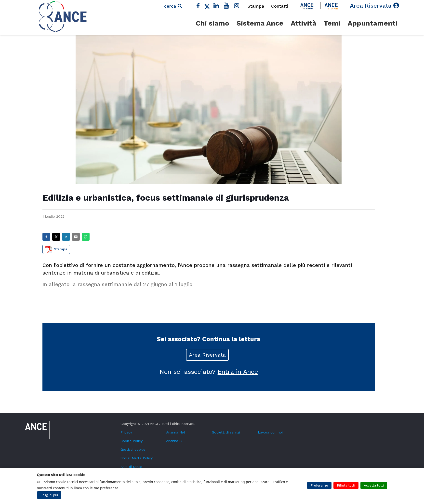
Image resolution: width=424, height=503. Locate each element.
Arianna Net (175, 432)
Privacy (126, 432)
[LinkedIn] (216, 5)
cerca (171, 6)
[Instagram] (236, 5)
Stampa (256, 6)
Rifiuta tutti (346, 485)
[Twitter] (207, 5)
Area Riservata (371, 5)
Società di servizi (226, 432)
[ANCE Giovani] (331, 5)
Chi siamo (212, 23)
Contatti (279, 6)
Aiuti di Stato (131, 467)
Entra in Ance (238, 371)
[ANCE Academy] (307, 5)
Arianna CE (175, 441)
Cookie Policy (131, 441)
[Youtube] (226, 5)
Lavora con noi (270, 432)
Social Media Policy (136, 458)
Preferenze (319, 485)
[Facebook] (198, 5)
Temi (332, 23)
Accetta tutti (374, 485)
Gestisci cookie (132, 449)
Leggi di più (49, 495)
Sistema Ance (260, 23)
